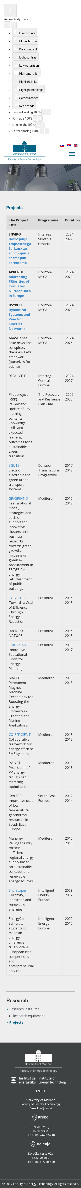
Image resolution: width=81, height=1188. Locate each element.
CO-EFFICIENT (20, 734)
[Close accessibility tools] (14, 25)
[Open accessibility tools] (10, 10)
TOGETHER (17, 598)
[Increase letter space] (47, 131)
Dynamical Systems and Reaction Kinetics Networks (19, 319)
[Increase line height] (42, 125)
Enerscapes (18, 890)
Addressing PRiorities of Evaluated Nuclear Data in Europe (20, 286)
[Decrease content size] (43, 112)
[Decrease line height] (37, 125)
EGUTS (14, 465)
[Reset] (7, 24)
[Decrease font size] (35, 118)
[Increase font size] (40, 118)
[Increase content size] (49, 112)
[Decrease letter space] (42, 131)
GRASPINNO (18, 498)
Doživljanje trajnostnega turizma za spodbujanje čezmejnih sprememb (20, 251)
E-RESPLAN (17, 645)
